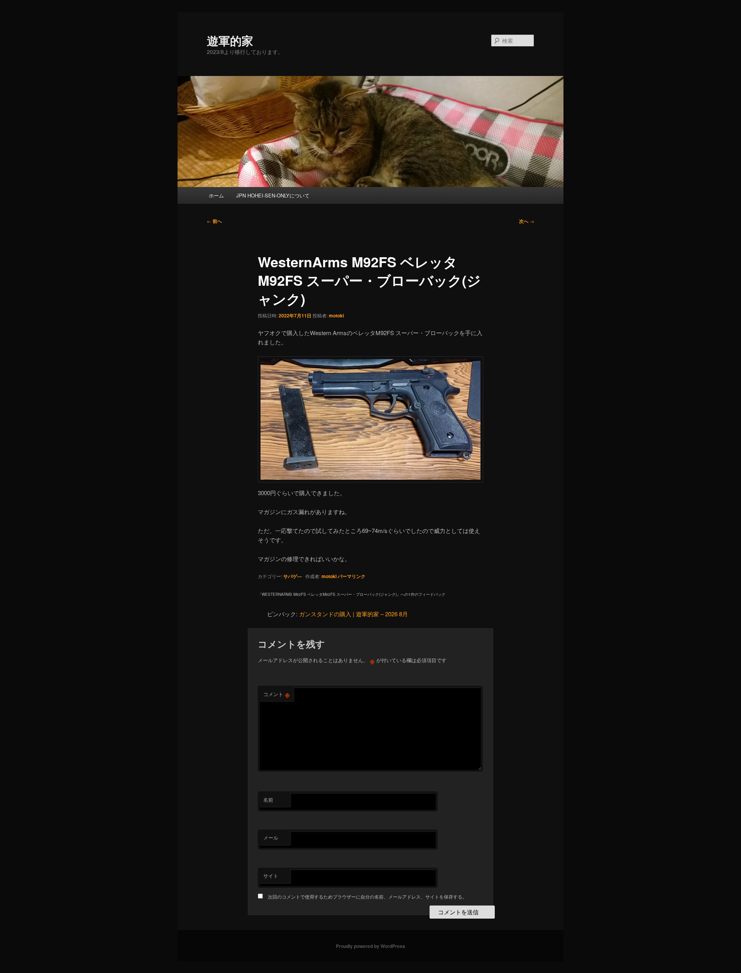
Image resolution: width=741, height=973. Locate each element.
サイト (270, 875)
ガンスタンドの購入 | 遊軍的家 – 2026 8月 (353, 614)
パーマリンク (351, 576)
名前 (268, 799)
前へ (214, 221)
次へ (526, 221)
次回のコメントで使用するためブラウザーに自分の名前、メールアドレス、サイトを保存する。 (367, 896)
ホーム (216, 195)
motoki (336, 315)
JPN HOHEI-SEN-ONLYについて (273, 195)
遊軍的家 (230, 40)
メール (270, 837)
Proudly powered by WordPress (370, 946)
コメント (276, 694)
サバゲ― (292, 576)
